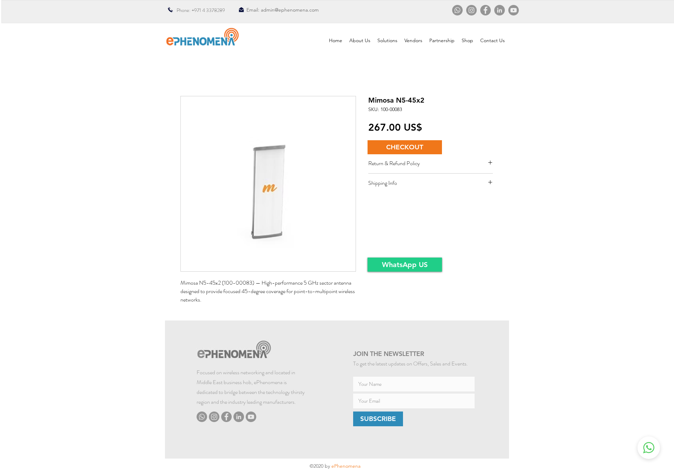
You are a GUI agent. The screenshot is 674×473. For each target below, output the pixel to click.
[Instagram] (471, 10)
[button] (405, 147)
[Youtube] (513, 10)
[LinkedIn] (499, 10)
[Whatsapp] (457, 10)
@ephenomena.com (297, 10)
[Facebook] (485, 10)
